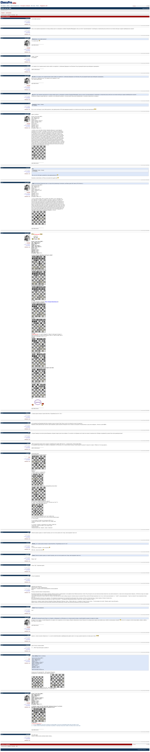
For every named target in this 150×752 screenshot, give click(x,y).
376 (1, 432)
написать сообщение (5, 16)
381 (1, 554)
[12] (9, 14)
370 (1, 113)
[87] (16, 14)
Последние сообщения (25, 5)
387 (1, 635)
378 (1, 453)
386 (1, 617)
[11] (8, 14)
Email (29, 85)
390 (1, 693)
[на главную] (8, 3)
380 (1, 542)
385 (1, 606)
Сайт (27, 85)
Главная (3, 12)
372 (1, 182)
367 (1, 75)
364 (1, 38)
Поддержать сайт (43, 5)
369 (1, 103)
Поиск (37, 5)
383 (1, 575)
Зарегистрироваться (15, 5)
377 (1, 443)
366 (1, 65)
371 (1, 167)
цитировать (27, 24)
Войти (8, 5)
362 (1, 18)
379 (1, 532)
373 (1, 233)
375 (1, 422)
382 (1, 564)
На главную (3, 5)
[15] (14, 14)
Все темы (33, 5)
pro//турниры (8, 12)
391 (1, 734)
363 (1, 28)
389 (1, 654)
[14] (12, 14)
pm (29, 24)
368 (1, 93)
